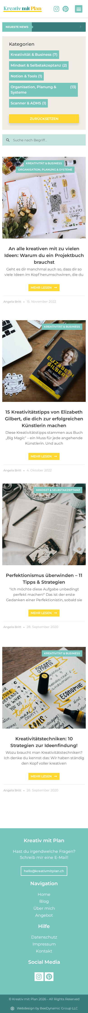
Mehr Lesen (41, 288)
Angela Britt (12, 301)
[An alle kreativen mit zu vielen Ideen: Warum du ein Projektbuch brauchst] (44, 198)
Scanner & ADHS (28, 103)
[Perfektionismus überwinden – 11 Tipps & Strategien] (44, 524)
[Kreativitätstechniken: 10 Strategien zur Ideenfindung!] (44, 688)
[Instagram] (56, 9)
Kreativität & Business (34, 54)
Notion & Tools (26, 76)
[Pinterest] (65, 9)
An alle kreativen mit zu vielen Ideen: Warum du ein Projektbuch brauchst (44, 255)
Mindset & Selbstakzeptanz (39, 65)
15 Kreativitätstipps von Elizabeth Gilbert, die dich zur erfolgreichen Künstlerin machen (44, 418)
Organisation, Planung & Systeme (43, 90)
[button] (78, 9)
